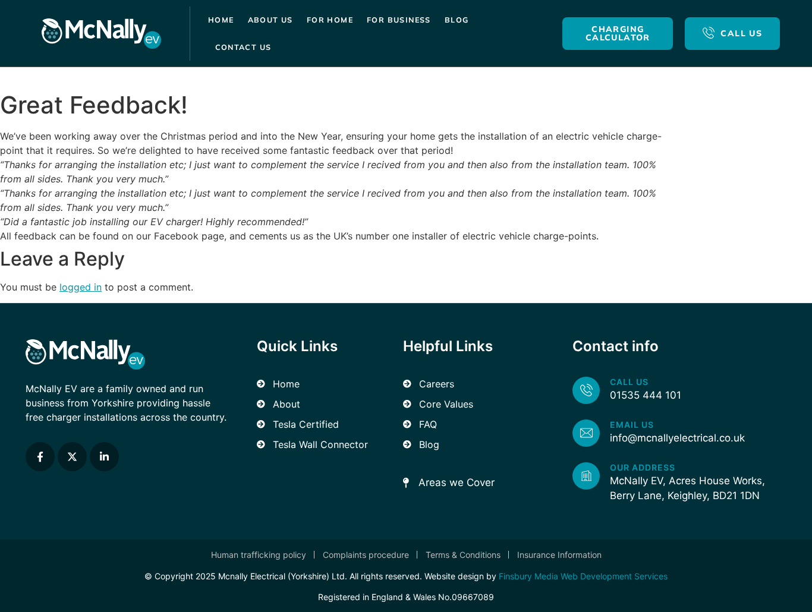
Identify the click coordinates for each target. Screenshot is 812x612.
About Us (270, 19)
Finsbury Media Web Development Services (583, 576)
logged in (80, 287)
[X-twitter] (72, 456)
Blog (457, 19)
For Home (330, 19)
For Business (399, 19)
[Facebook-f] (40, 456)
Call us (629, 382)
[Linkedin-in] (104, 456)
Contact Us (243, 47)
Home (221, 19)
